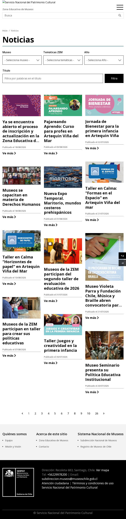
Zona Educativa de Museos (53, 440)
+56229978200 (57, 474)
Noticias (15, 30)
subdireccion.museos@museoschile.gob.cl (69, 479)
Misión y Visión (13, 446)
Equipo (9, 440)
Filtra (114, 78)
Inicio (5, 30)
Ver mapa (102, 470)
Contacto (44, 446)
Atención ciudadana (55, 483)
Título (6, 70)
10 (88, 413)
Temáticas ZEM (53, 52)
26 (96, 413)
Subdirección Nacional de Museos (98, 440)
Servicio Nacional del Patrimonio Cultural (70, 487)
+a (123, 255)
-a (123, 263)
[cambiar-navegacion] (120, 7)
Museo (6, 52)
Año (86, 52)
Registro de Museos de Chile (95, 446)
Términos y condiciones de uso (93, 483)
